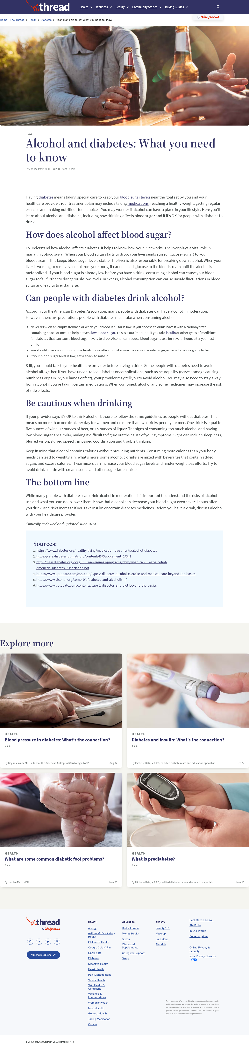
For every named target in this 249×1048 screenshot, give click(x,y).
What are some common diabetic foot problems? (54, 859)
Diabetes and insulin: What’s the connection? (178, 739)
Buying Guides (174, 7)
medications (138, 203)
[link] (30, 942)
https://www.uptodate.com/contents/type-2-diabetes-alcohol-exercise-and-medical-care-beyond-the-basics (116, 573)
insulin (171, 332)
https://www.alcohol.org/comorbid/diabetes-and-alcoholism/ (81, 579)
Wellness (102, 7)
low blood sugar (103, 332)
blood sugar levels (135, 197)
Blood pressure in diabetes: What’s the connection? (57, 739)
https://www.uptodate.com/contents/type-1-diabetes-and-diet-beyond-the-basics (96, 585)
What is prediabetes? (153, 859)
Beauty (120, 7)
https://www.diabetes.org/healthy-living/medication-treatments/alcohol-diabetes (97, 550)
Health (84, 7)
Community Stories (144, 7)
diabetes (46, 197)
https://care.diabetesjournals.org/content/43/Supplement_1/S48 (83, 556)
